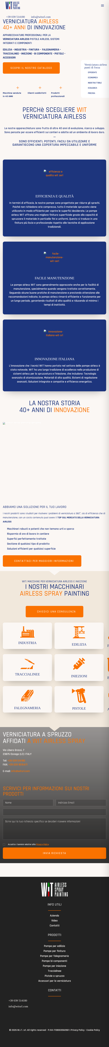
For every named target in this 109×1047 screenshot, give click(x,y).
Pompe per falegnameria (54, 956)
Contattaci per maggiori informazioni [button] (44, 561)
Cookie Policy (93, 1030)
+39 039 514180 (15, 16)
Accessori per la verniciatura (54, 981)
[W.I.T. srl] (12, 5)
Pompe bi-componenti (54, 961)
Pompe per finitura (54, 951)
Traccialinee (54, 971)
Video (54, 920)
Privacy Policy (42, 844)
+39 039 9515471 (18, 764)
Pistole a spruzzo (54, 976)
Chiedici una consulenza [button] (56, 611)
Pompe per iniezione (54, 966)
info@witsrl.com (41, 16)
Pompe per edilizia (54, 946)
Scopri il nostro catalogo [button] (31, 68)
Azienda (54, 915)
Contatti (54, 925)
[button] (102, 5)
